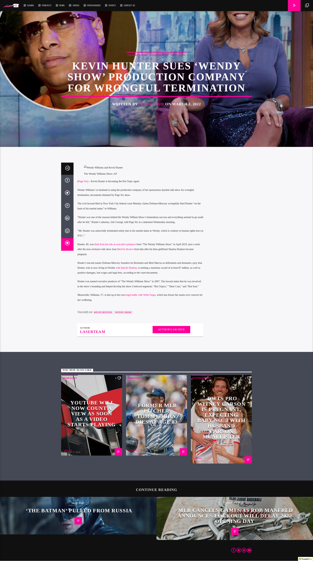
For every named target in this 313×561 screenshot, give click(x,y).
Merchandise (94, 5)
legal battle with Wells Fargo (141, 294)
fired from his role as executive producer (115, 244)
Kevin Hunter (103, 312)
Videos (76, 5)
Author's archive (171, 329)
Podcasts (46, 5)
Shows (30, 5)
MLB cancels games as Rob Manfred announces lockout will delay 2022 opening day (235, 515)
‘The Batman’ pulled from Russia (79, 511)
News (62, 5)
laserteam (151, 104)
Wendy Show (123, 312)
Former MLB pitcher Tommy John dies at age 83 (156, 414)
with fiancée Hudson (126, 267)
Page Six (82, 181)
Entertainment (159, 55)
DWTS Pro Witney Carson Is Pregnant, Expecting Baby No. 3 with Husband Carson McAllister (221, 417)
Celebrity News (137, 55)
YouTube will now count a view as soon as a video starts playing (91, 413)
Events (112, 5)
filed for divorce (125, 249)
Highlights (178, 55)
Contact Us (129, 5)
